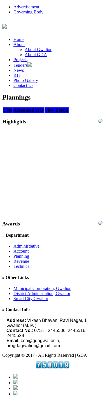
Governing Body (28, 12)
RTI (16, 75)
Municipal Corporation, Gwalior (42, 288)
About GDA (36, 54)
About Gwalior (38, 49)
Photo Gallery (25, 80)
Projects (20, 59)
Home (18, 39)
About (19, 44)
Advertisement (26, 6)
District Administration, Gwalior (41, 293)
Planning (21, 256)
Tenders (20, 65)
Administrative (26, 246)
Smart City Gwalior (30, 298)
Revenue (21, 261)
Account (21, 251)
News (18, 70)
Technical (22, 266)
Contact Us (23, 85)
